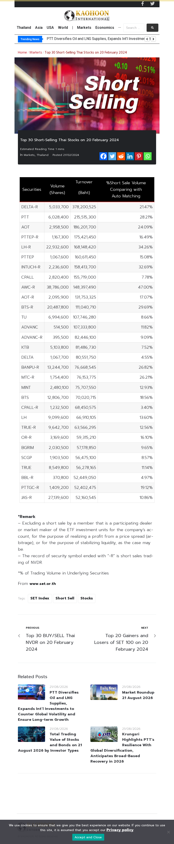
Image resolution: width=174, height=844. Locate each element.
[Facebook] (103, 156)
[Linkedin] (130, 156)
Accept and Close (88, 837)
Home (22, 52)
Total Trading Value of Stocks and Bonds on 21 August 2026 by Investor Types (50, 742)
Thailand (42, 155)
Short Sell (65, 598)
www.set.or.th (42, 583)
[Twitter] (152, 3)
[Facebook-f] (142, 3)
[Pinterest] (139, 156)
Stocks (86, 598)
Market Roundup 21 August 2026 (138, 695)
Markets (35, 52)
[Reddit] (121, 156)
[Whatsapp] (148, 156)
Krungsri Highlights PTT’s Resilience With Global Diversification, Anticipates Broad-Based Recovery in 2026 (122, 747)
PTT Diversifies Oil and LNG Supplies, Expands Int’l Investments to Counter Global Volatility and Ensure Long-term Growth (48, 706)
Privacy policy (119, 830)
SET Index (39, 598)
